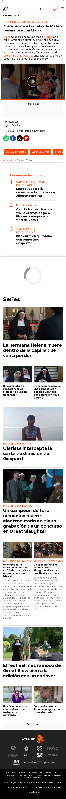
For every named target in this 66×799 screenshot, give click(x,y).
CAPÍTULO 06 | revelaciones (26, 231)
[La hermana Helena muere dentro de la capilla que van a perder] (33, 324)
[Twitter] (7, 126)
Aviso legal (10, 782)
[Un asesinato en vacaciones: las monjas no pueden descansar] (17, 374)
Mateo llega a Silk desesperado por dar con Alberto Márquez (35, 192)
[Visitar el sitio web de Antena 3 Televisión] (13, 748)
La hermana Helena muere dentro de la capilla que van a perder (32, 350)
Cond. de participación (16, 787)
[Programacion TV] (47, 9)
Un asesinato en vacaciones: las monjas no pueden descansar (15, 390)
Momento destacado (17, 444)
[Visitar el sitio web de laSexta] (26, 748)
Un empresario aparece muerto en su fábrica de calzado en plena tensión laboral (17, 570)
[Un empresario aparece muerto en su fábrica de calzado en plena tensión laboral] (17, 550)
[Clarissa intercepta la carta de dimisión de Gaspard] (33, 424)
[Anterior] (2, 1)
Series (11, 299)
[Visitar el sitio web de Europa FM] (52, 755)
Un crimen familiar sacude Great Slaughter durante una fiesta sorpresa (46, 569)
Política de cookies (52, 782)
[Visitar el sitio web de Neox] (39, 748)
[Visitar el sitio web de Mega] (13, 755)
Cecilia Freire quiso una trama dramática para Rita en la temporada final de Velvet (34, 215)
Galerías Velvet (40, 152)
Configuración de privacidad (46, 787)
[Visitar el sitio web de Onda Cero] (39, 755)
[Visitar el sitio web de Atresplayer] (33, 762)
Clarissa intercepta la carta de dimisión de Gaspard (27, 453)
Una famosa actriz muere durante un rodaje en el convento (15, 710)
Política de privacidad (29, 782)
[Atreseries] (16, 9)
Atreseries (8, 160)
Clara (7, 36)
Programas (11, 15)
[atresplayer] (55, 9)
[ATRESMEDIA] (33, 739)
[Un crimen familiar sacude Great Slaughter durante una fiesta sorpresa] (48, 550)
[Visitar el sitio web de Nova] (52, 748)
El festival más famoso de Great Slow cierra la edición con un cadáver (32, 670)
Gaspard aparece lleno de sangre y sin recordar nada (47, 709)
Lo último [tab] (42, 175)
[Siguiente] (63, 1)
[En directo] (40, 9)
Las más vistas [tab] (21, 175)
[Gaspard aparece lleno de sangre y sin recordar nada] (48, 694)
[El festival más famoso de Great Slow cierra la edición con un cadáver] (33, 644)
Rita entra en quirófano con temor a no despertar (34, 239)
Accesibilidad (33, 792)
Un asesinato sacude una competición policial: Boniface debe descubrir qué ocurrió (47, 392)
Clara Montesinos (16, 152)
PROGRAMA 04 (26, 205)
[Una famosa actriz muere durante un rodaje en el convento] (17, 694)
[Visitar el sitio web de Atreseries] (26, 755)
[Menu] (62, 9)
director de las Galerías (18, 55)
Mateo (48, 36)
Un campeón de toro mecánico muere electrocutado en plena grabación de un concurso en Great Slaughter (32, 521)
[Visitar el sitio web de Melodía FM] (16, 762)
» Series (19, 160)
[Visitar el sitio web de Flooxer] (49, 762)
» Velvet (29, 160)
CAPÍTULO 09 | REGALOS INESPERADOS (32, 184)
